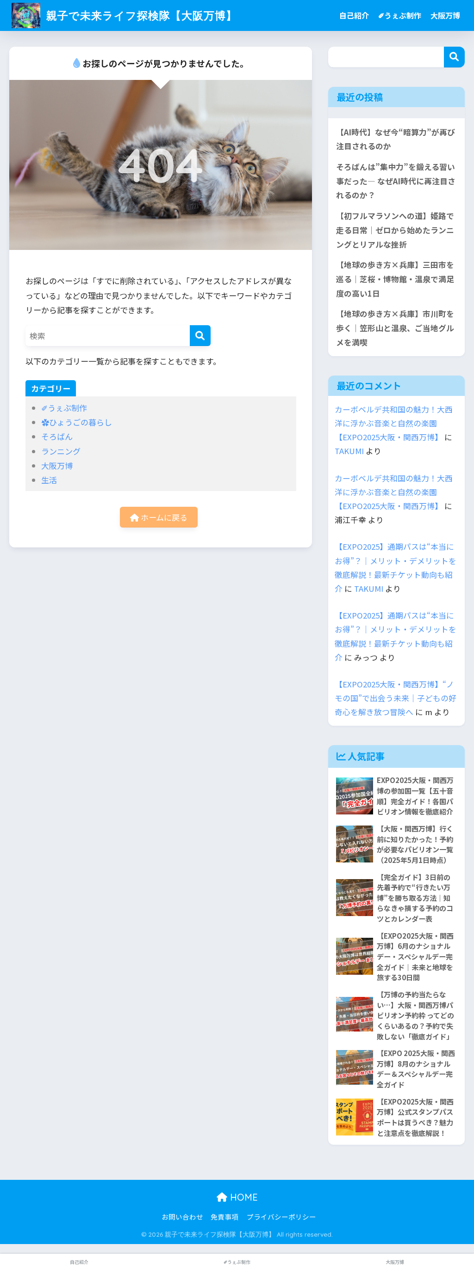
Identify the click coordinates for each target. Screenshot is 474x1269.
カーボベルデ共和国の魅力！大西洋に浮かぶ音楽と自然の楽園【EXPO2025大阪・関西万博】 (394, 423)
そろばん (57, 436)
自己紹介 (354, 15)
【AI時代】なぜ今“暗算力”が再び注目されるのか (395, 139)
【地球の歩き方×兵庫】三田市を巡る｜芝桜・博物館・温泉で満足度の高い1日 (395, 278)
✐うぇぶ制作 (399, 15)
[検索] (200, 335)
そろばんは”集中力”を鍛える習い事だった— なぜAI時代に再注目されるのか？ (395, 180)
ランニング (61, 451)
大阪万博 (445, 15)
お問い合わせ (182, 1216)
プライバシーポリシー (281, 1216)
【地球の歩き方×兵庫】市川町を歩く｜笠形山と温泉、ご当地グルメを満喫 (395, 327)
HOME (242, 1197)
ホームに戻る (163, 517)
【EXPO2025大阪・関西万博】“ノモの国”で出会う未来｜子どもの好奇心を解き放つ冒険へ (395, 698)
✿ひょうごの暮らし (76, 422)
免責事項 (224, 1216)
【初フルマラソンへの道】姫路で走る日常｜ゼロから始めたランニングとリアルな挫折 (395, 229)
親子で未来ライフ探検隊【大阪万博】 (140, 15)
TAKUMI (349, 450)
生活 (49, 480)
